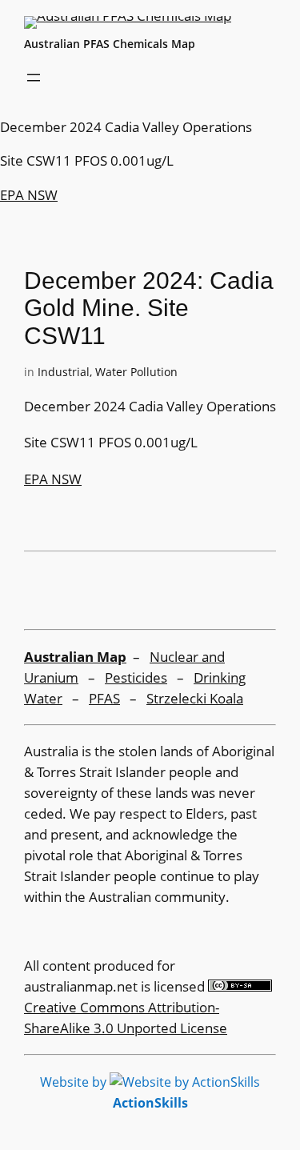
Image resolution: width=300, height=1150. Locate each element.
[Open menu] (33, 77)
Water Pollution (136, 371)
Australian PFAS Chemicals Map (109, 43)
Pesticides (136, 677)
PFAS (104, 698)
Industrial (64, 371)
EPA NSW (29, 195)
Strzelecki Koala (194, 698)
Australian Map (75, 656)
